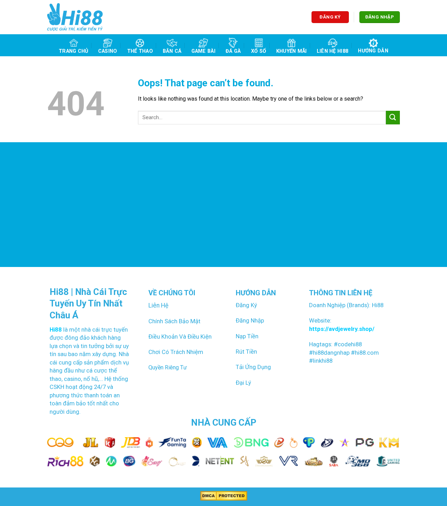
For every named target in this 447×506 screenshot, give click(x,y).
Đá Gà (233, 51)
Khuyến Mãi (291, 51)
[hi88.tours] (75, 17)
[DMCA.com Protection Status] (223, 496)
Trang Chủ (73, 51)
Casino (107, 51)
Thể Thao (140, 51)
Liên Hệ (158, 305)
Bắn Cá (172, 51)
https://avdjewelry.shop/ (341, 328)
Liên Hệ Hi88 (332, 51)
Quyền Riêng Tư (167, 367)
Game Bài (203, 51)
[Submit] (393, 117)
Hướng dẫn (373, 51)
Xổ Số (258, 51)
